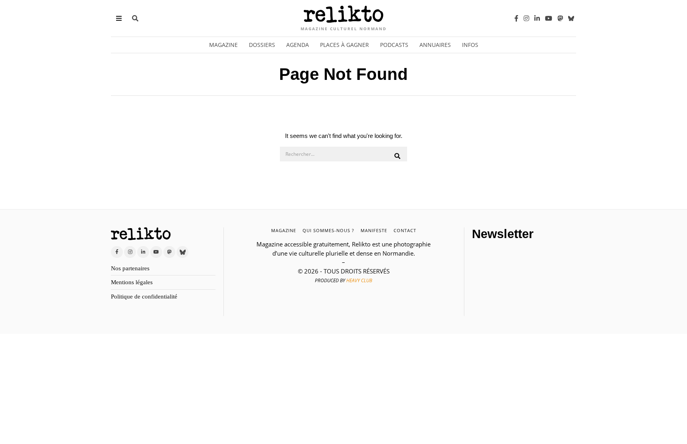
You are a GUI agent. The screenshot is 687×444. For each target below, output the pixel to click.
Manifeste (374, 230)
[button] (397, 156)
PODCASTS (394, 44)
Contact (405, 230)
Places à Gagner (344, 44)
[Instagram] (526, 18)
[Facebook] (516, 18)
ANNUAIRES (435, 44)
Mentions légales (132, 282)
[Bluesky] (571, 18)
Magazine (223, 44)
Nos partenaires (130, 268)
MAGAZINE (283, 230)
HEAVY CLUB (359, 280)
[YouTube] (548, 18)
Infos (470, 44)
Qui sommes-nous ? (328, 230)
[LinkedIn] (537, 18)
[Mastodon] (560, 18)
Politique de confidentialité (144, 296)
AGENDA (297, 44)
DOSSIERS (262, 44)
